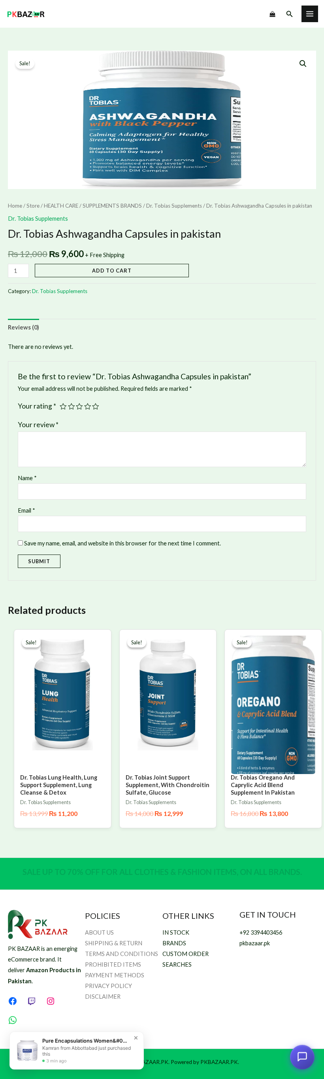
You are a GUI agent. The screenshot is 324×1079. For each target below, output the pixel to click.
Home (15, 206)
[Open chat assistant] (302, 1056)
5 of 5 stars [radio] (95, 406)
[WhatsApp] (12, 1020)
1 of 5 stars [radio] (63, 406)
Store (33, 206)
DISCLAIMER (103, 996)
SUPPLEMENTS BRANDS (112, 206)
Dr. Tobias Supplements (174, 206)
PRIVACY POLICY (108, 985)
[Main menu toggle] (309, 14)
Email (26, 510)
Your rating (37, 406)
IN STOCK (175, 932)
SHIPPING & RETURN (113, 943)
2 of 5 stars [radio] (71, 406)
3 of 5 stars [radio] (79, 406)
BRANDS (174, 943)
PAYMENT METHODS (114, 975)
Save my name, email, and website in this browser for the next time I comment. (122, 543)
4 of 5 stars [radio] (87, 406)
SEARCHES (177, 964)
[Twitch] (31, 1001)
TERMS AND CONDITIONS (121, 953)
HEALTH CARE (61, 206)
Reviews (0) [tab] (23, 327)
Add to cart (112, 270)
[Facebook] (12, 1001)
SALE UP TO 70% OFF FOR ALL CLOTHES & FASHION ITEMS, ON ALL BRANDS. (162, 871)
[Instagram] (50, 1001)
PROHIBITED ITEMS (113, 964)
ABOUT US (99, 932)
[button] (289, 14)
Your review (38, 424)
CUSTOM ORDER (185, 953)
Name (27, 478)
